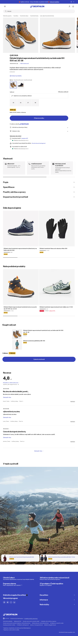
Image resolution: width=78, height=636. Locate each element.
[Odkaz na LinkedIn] (14, 602)
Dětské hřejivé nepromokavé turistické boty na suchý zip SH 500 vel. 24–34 (20, 308)
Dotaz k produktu (17, 76)
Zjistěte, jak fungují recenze (10, 384)
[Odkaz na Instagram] (11, 602)
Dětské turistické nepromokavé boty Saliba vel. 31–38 (56, 307)
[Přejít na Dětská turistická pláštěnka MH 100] (17, 345)
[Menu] (5, 6)
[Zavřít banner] (74, 2)
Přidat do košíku (39, 118)
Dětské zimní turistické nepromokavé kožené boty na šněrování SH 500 (20, 249)
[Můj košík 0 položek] (73, 6)
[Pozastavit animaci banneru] (71, 2)
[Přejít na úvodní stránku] (37, 6)
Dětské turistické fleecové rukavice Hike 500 (53, 248)
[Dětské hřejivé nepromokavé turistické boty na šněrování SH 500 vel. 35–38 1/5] (20, 35)
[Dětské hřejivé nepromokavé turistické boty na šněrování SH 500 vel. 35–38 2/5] (57, 35)
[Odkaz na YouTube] (7, 602)
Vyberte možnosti (39, 359)
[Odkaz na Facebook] (4, 602)
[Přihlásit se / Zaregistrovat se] (69, 6)
